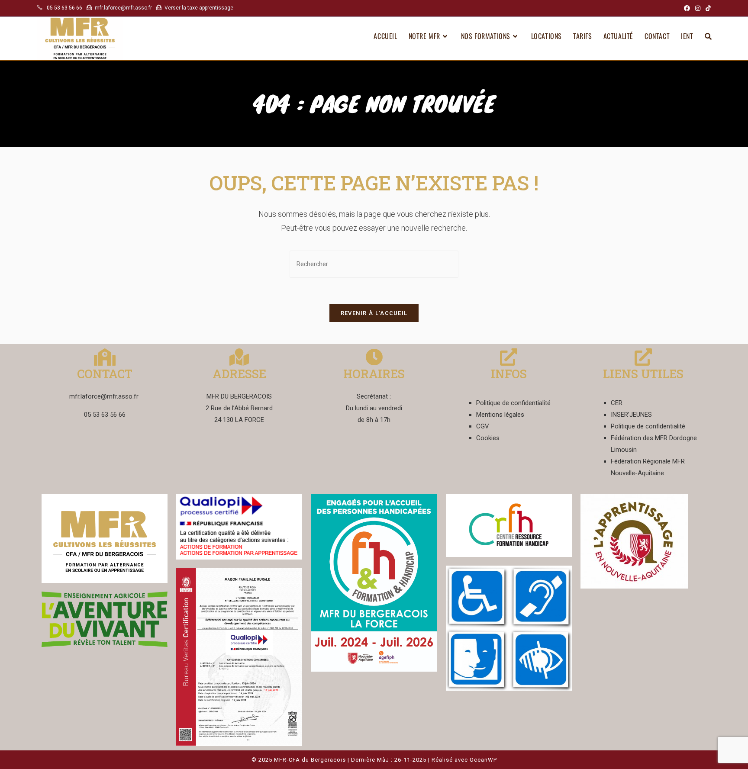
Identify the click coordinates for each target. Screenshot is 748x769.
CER (616, 403)
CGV (482, 426)
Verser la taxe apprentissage (198, 8)
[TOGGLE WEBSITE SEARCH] (708, 36)
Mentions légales (500, 414)
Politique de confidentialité (513, 403)
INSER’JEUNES (631, 414)
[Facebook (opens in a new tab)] (687, 8)
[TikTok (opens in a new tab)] (707, 8)
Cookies (488, 438)
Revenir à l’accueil (374, 313)
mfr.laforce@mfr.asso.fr (123, 8)
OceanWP (483, 759)
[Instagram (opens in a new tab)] (698, 8)
